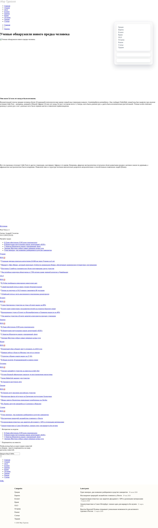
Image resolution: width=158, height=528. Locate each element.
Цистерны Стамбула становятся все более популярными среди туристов (27, 268)
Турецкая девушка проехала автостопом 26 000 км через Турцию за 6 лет (28, 261)
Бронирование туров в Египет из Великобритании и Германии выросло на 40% (30, 312)
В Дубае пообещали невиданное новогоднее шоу (19, 283)
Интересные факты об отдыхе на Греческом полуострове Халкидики (26, 396)
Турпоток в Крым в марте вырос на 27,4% (16, 356)
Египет (7, 12)
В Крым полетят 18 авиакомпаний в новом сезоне (19, 360)
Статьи (6, 21)
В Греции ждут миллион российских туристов (18, 393)
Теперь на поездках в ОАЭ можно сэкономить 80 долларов (22, 290)
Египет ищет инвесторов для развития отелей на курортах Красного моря (28, 309)
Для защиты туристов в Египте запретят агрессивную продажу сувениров (28, 316)
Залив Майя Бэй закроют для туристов (15, 378)
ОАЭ (6, 10)
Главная (7, 6)
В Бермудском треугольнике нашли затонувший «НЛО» (25, 244)
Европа (7, 14)
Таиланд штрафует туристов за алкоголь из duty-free (20, 371)
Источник (3, 226)
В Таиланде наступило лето (11, 382)
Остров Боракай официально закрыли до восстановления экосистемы (26, 374)
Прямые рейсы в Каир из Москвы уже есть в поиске (20, 352)
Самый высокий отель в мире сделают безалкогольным (21, 287)
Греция (6, 19)
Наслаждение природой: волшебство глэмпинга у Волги (22, 418)
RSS (2, 257)
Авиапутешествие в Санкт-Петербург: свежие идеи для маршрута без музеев (29, 426)
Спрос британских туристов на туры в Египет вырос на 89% (23, 305)
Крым (6, 15)
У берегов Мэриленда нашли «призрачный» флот (22, 246)
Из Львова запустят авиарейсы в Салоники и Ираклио (21, 404)
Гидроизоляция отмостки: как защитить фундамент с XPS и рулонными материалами (32, 422)
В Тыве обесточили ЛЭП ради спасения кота (20, 242)
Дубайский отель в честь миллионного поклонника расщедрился (25, 294)
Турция (7, 8)
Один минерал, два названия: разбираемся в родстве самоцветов (28, 250)
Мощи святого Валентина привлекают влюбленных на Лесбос (24, 400)
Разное (6, 475)
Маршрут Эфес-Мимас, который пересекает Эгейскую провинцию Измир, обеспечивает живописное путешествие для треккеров (49, 265)
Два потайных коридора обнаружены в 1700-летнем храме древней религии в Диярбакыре (34, 272)
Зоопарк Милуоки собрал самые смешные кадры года (24, 248)
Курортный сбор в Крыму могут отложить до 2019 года (21, 349)
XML (2, 481)
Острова (7, 17)
